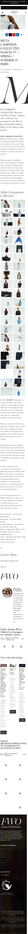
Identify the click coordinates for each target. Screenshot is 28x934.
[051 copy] (6, 356)
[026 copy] (6, 275)
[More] (21, 34)
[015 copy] (19, 239)
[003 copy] (19, 213)
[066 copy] (19, 391)
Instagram (6, 875)
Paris (2, 694)
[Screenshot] (6, 204)
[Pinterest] (14, 34)
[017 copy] (6, 248)
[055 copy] (19, 365)
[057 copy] (19, 374)
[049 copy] (19, 347)
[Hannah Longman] (7, 605)
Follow (22, 638)
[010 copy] (19, 222)
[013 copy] (6, 239)
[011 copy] (6, 230)
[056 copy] (6, 374)
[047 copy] (19, 338)
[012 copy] (19, 230)
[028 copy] (6, 284)
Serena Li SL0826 (13, 669)
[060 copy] (6, 383)
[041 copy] (6, 320)
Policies (3, 913)
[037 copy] (19, 302)
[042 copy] (19, 320)
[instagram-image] (4, 646)
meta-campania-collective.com (9, 561)
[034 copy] (6, 302)
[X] (10, 34)
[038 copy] (6, 311)
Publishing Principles (19, 913)
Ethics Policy (13, 914)
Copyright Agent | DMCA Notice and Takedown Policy (12, 911)
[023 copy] (19, 257)
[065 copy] (6, 391)
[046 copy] (6, 338)
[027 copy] (19, 275)
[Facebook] (6, 34)
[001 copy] (19, 204)
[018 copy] (19, 248)
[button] (2, 13)
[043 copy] (6, 329)
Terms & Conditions (20, 919)
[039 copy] (19, 311)
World (12, 672)
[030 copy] (6, 293)
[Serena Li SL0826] (13, 665)
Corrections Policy (10, 913)
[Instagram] (14, 622)
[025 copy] (19, 266)
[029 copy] (19, 284)
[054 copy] (6, 365)
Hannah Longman (17, 589)
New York (22, 687)
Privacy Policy (13, 921)
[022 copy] (6, 257)
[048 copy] (6, 347)
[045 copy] (19, 329)
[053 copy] (19, 356)
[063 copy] (19, 383)
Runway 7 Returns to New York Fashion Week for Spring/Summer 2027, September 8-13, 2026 (22, 677)
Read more (3, 732)
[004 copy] (6, 222)
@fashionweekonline (12, 638)
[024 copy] (6, 266)
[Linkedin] (17, 34)
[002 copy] (6, 213)
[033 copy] (19, 293)
